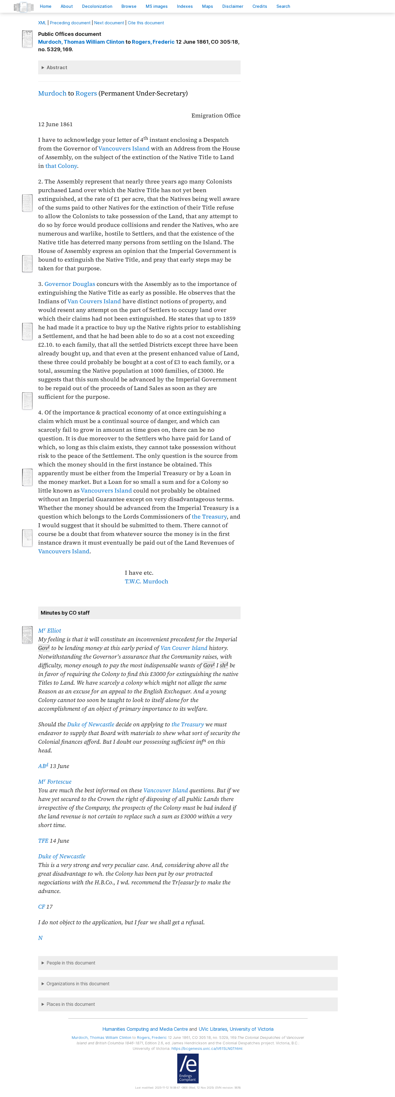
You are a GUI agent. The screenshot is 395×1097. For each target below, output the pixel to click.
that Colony (61, 166)
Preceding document (70, 22)
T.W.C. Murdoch (146, 581)
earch (283, 6)
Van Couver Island (183, 648)
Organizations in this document (78, 983)
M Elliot (49, 630)
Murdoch (52, 93)
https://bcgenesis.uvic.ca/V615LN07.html (206, 1048)
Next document (109, 22)
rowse (128, 6)
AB (43, 766)
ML (42, 22)
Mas (207, 6)
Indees (185, 6)
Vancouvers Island (123, 148)
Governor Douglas (70, 284)
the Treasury (209, 516)
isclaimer (232, 6)
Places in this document (71, 1004)
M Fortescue (54, 782)
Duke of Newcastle (90, 724)
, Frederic (153, 42)
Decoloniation (97, 6)
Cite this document (146, 22)
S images (157, 6)
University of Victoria (251, 1029)
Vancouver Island (165, 790)
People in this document (71, 963)
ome (45, 6)
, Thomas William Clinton (81, 42)
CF (41, 907)
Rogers (86, 93)
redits (259, 6)
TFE (43, 841)
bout (67, 6)
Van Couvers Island (94, 301)
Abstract (57, 67)
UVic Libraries (213, 1029)
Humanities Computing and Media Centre (145, 1029)
